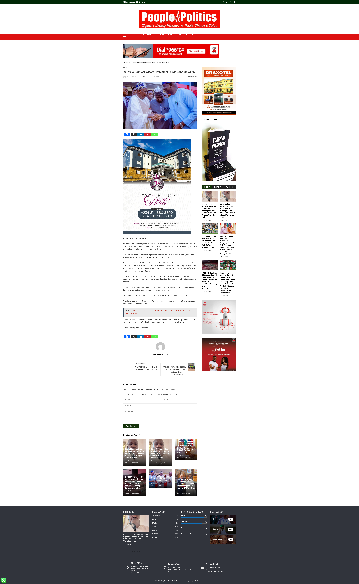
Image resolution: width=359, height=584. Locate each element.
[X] (134, 134)
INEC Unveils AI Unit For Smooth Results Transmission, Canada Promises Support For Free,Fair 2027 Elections (186, 483)
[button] (132, 551)
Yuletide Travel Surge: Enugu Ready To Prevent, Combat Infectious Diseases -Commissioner (174, 369)
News (125, 68)
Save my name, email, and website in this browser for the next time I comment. (155, 395)
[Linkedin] (140, 134)
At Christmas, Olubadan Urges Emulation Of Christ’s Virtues (147, 367)
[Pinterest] (147, 134)
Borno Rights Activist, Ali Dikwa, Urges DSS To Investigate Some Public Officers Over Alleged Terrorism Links (134, 453)
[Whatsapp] (154, 134)
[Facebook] (127, 134)
